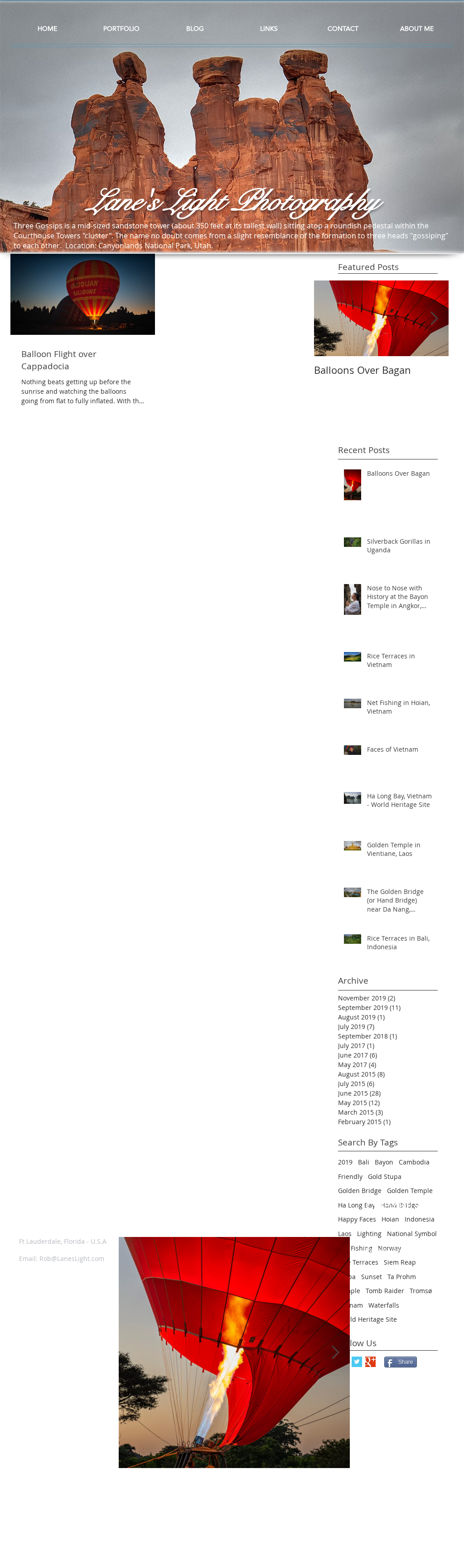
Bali (363, 1162)
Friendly (350, 1176)
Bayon (384, 1162)
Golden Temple (410, 1190)
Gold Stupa (384, 1176)
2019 (345, 1162)
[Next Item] (434, 318)
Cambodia (414, 1162)
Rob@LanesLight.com (71, 1258)
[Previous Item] (133, 1352)
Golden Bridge (360, 1190)
